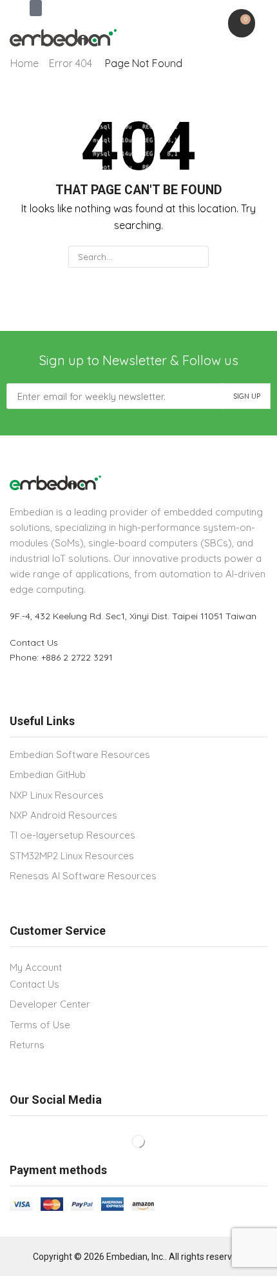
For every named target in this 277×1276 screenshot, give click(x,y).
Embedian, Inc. (135, 1256)
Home (24, 63)
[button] (36, 8)
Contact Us (34, 642)
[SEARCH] (197, 257)
